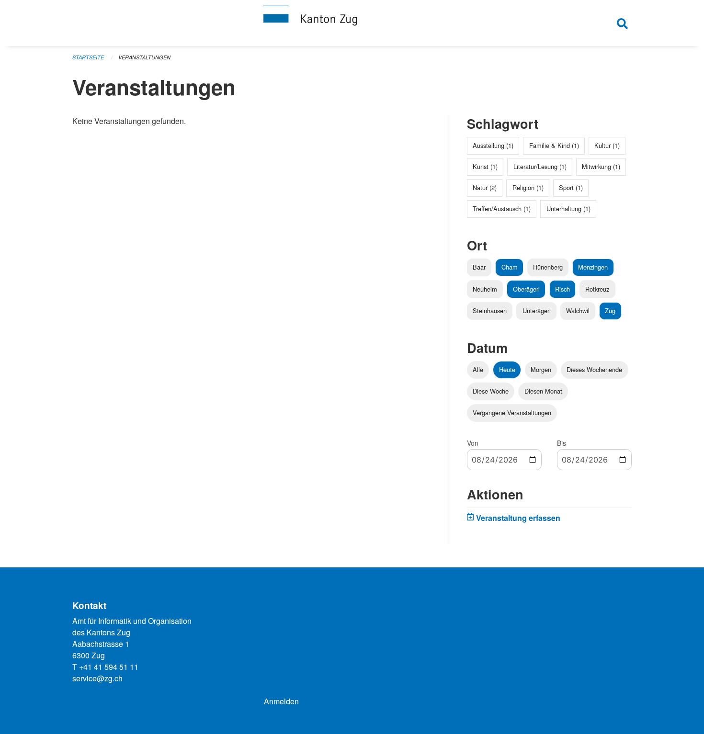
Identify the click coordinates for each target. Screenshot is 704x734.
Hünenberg (548, 266)
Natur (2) (485, 187)
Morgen (541, 369)
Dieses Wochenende (594, 369)
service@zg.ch (97, 678)
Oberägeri (526, 289)
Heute (507, 369)
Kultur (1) (607, 145)
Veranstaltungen (144, 57)
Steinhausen (490, 310)
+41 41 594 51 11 (108, 666)
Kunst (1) (485, 166)
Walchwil (578, 310)
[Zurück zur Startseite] (352, 23)
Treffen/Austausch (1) (502, 208)
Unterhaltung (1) (568, 208)
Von (472, 443)
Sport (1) (571, 187)
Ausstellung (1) (493, 145)
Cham (509, 266)
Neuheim (485, 289)
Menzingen (593, 266)
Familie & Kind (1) (554, 145)
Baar (479, 266)
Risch (562, 289)
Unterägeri (536, 310)
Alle (478, 369)
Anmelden (281, 701)
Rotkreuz (597, 289)
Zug (610, 310)
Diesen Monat (543, 390)
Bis (561, 443)
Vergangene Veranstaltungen (512, 412)
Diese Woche (491, 390)
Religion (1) (528, 187)
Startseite (88, 57)
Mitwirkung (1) (601, 166)
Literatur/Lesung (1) (540, 166)
